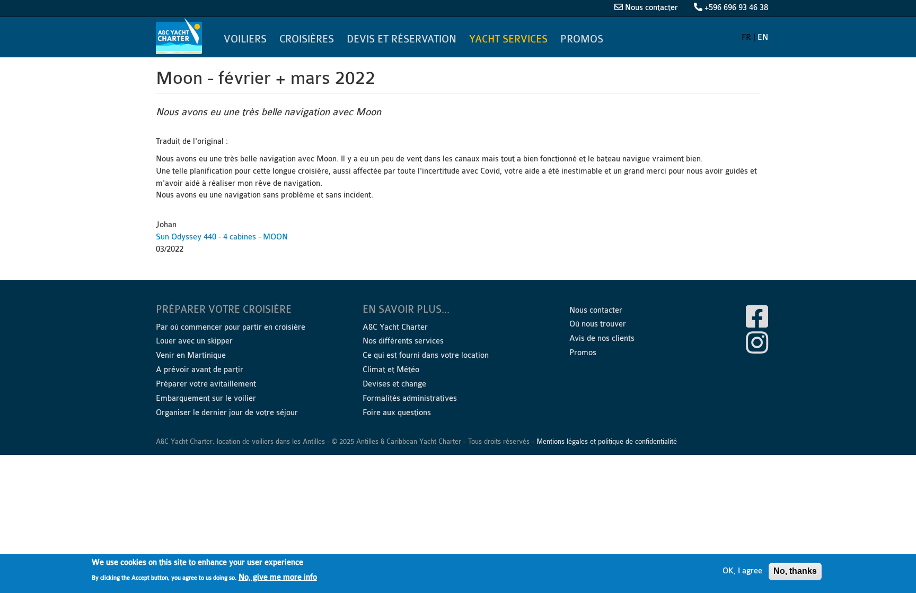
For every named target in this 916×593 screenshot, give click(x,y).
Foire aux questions (397, 412)
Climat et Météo (391, 369)
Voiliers (245, 39)
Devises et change (394, 384)
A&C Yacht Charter (180, 36)
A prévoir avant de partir (199, 369)
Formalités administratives (410, 398)
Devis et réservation (401, 39)
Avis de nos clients (602, 338)
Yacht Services (508, 39)
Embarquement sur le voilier (206, 398)
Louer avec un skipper (194, 341)
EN (763, 37)
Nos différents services (403, 341)
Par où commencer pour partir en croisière (230, 327)
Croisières (306, 39)
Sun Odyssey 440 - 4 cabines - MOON (222, 237)
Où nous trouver (597, 324)
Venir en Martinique (191, 355)
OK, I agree (742, 570)
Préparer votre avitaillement (206, 384)
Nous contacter (651, 7)
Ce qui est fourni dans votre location (426, 355)
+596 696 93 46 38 (736, 7)
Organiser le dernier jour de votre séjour (227, 412)
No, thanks (795, 570)
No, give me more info (278, 577)
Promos (581, 39)
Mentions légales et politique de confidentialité (606, 441)
